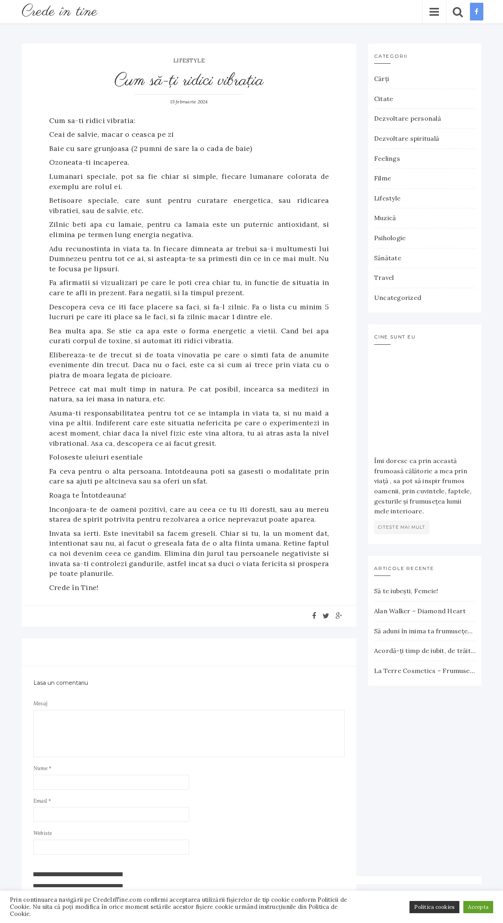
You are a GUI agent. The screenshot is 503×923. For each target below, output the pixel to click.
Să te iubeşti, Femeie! (406, 591)
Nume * (42, 768)
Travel (384, 277)
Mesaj (40, 703)
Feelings (387, 158)
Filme (382, 178)
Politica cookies (434, 907)
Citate (383, 99)
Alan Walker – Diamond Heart (420, 611)
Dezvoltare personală (407, 118)
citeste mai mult (402, 527)
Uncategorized (397, 298)
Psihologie (390, 238)
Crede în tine (59, 11)
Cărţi (381, 79)
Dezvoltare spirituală (406, 138)
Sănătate (387, 258)
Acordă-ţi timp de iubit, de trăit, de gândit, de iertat (424, 651)
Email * (42, 801)
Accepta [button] (478, 907)
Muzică (385, 218)
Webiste (42, 833)
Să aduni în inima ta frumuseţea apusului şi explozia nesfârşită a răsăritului (424, 631)
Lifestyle (189, 60)
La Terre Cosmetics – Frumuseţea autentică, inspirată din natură (424, 671)
